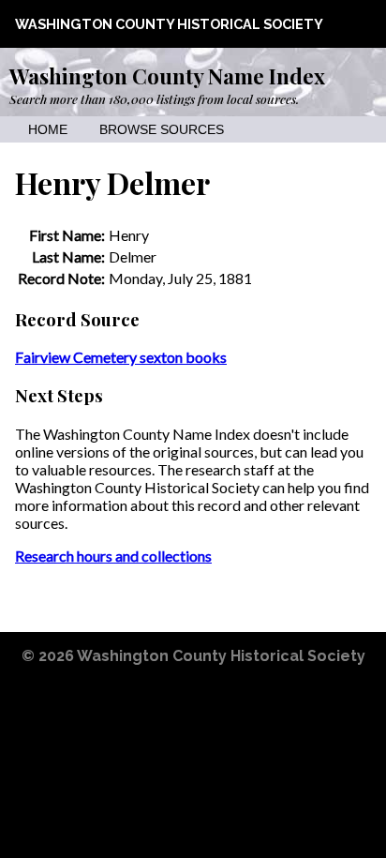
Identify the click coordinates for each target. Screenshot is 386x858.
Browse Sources (161, 130)
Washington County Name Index (167, 76)
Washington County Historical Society (169, 24)
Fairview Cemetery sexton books (121, 357)
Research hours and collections (113, 555)
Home (47, 130)
